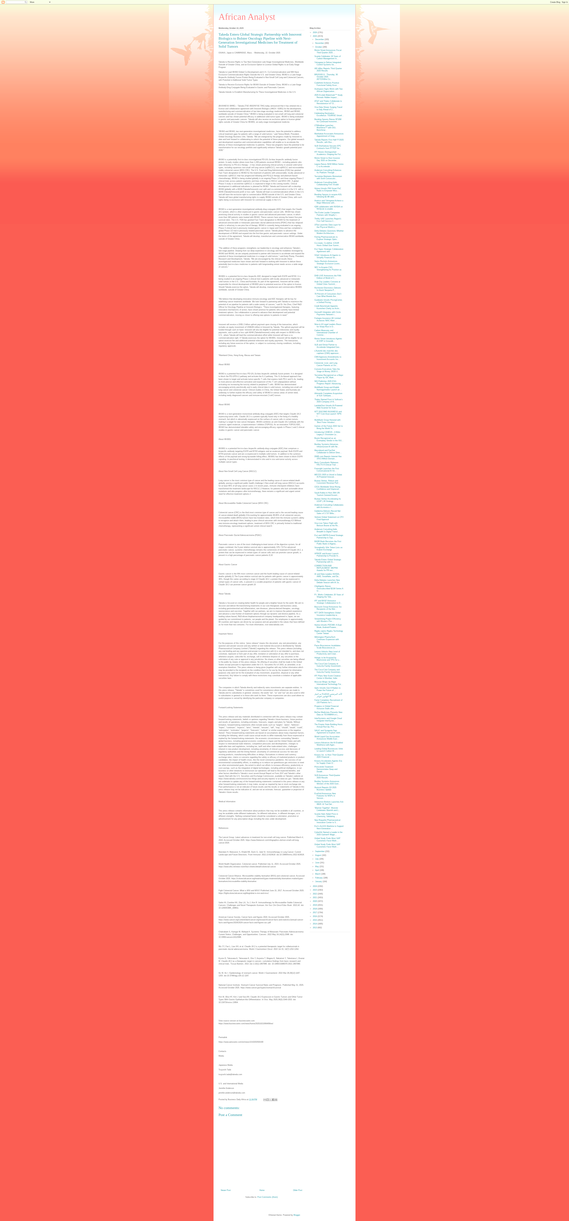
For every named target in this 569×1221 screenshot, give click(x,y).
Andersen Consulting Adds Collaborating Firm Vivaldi (326, 183)
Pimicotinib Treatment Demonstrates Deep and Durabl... (325, 769)
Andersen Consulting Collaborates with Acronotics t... (328, 506)
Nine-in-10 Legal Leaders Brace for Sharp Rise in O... (327, 325)
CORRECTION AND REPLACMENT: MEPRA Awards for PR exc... (326, 568)
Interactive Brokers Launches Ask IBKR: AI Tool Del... (328, 803)
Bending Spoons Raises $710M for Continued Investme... (327, 120)
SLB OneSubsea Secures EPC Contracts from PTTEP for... (327, 147)
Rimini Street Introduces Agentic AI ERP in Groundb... (328, 340)
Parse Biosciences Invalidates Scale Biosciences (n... (327, 646)
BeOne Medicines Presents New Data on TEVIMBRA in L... (328, 713)
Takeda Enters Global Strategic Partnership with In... (327, 561)
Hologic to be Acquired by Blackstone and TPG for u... (327, 659)
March (318, 874)
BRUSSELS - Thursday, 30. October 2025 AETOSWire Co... (326, 76)
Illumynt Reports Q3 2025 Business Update (325, 788)
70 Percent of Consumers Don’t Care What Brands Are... (327, 295)
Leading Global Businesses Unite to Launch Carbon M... (328, 750)
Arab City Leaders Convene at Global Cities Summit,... (327, 283)
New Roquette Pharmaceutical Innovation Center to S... (327, 821)
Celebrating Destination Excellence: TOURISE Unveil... (329, 114)
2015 (315, 920)
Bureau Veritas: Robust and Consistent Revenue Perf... (327, 482)
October (319, 47)
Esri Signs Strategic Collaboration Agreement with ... (328, 250)
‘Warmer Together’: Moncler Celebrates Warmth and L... (327, 809)
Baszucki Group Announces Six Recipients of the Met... (328, 608)
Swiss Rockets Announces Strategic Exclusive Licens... (327, 262)
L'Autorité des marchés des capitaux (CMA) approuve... (327, 352)
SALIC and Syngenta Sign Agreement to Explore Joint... (328, 731)
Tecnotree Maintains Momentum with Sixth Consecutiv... (328, 177)
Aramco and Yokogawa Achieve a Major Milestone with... (328, 201)
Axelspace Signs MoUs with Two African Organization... (328, 90)
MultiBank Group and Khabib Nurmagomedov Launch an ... (328, 388)
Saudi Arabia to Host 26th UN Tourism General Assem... (327, 494)
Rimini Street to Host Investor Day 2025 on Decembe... (327, 159)
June (317, 863)
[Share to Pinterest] (276, 1099)
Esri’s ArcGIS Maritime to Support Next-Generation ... (329, 827)
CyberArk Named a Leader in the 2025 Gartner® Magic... (328, 833)
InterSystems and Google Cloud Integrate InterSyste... (328, 719)
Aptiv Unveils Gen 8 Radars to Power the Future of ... (327, 689)
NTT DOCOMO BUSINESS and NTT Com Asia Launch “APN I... (328, 414)
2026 (315, 32)
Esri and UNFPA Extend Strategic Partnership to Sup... (328, 536)
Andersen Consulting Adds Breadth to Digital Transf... (326, 530)
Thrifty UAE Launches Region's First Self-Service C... (327, 220)
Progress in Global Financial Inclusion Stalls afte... (326, 707)
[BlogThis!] (267, 1099)
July (317, 859)
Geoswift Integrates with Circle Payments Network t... (327, 313)
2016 (315, 916)
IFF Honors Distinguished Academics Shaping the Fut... (328, 153)
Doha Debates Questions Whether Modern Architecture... (329, 232)
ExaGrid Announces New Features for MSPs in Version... (325, 795)
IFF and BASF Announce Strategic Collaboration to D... (328, 602)
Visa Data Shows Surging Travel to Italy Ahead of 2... (328, 108)
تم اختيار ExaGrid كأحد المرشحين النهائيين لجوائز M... (328, 695)
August (318, 855)
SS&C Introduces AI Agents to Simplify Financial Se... (327, 256)
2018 (315, 909)
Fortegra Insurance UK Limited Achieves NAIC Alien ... (327, 319)
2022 (315, 894)
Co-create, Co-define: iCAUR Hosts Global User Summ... (327, 244)
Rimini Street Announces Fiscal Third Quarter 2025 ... (327, 51)
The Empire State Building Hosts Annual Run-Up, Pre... (328, 725)
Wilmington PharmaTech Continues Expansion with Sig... (326, 639)
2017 (315, 912)
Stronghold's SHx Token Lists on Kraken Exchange (328, 548)
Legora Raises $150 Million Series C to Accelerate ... (329, 165)
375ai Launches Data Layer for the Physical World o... (327, 226)
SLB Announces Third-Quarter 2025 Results (327, 776)
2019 (315, 905)
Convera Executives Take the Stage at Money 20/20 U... (327, 370)
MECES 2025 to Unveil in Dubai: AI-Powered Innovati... (328, 476)
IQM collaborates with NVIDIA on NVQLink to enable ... (328, 208)
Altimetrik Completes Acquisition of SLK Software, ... (328, 394)
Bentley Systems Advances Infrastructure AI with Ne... (326, 445)
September (320, 851)
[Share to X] (270, 1099)
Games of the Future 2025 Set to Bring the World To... (328, 427)
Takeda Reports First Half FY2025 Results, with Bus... (329, 141)
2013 (315, 927)
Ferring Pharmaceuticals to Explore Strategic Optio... (326, 238)
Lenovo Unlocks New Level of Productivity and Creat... (327, 652)
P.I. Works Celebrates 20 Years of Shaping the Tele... (328, 596)
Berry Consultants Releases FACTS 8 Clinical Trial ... (326, 463)
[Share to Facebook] (273, 1099)
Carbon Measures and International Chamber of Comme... (326, 332)
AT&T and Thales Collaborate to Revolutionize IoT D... (328, 102)
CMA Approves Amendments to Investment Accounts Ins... (327, 358)
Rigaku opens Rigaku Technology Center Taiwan (328, 632)
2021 (315, 897)
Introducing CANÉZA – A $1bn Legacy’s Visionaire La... (327, 433)
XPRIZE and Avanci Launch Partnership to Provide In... (327, 554)
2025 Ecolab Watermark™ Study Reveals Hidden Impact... (328, 96)
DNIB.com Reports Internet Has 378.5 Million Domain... (328, 457)
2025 (315, 36)
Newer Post (226, 1190)
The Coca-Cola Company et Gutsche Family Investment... (328, 665)
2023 (315, 890)
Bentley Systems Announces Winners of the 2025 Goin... (327, 782)
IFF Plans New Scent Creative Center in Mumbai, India (327, 677)
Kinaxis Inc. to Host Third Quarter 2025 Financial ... (328, 756)
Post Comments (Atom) (267, 1197)
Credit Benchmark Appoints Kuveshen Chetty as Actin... (327, 307)
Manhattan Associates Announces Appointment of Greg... (329, 135)
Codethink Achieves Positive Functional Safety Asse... (326, 84)
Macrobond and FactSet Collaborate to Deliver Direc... (328, 451)
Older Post (297, 1190)
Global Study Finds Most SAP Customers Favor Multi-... (327, 839)
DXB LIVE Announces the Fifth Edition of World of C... (327, 277)
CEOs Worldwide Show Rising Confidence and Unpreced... (327, 488)
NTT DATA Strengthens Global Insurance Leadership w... (327, 614)
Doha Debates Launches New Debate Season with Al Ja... (327, 581)
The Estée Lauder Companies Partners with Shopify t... (327, 213)
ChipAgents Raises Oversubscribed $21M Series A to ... (328, 588)
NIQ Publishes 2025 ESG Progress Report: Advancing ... (328, 382)
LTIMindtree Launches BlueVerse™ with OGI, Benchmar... (325, 127)
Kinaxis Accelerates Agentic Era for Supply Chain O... (328, 762)
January (319, 881)
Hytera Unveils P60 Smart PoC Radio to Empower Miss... (327, 189)
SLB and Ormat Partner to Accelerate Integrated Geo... (327, 346)
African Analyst (247, 17)
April (317, 870)
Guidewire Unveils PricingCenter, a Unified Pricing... (328, 301)
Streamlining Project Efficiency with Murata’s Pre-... (327, 620)
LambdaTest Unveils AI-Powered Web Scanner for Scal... (328, 406)
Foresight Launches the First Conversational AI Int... (326, 469)
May (317, 866)
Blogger (297, 1215)
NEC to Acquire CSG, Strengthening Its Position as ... (328, 269)
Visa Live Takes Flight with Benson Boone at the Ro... (326, 524)
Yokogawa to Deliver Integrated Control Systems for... (327, 63)
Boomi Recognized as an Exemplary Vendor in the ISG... (328, 439)
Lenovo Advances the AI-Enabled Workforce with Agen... (328, 744)
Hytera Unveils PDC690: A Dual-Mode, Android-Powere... (328, 626)
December (320, 39)
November (320, 43)
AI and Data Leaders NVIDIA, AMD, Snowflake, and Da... (327, 575)
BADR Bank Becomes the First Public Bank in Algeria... (327, 542)
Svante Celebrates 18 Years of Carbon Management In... (327, 57)
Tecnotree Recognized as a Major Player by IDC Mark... (328, 376)
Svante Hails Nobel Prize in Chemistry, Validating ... (326, 815)
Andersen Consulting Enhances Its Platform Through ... (327, 171)
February (319, 878)
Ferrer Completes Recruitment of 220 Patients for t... (328, 701)
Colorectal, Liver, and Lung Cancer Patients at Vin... (326, 364)
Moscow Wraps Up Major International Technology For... (328, 683)
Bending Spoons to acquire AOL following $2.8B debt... (328, 195)
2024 (315, 886)
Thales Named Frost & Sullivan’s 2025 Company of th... (328, 400)
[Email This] (264, 1099)
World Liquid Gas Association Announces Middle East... (327, 737)
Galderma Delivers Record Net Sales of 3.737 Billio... (327, 512)
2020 (315, 901)
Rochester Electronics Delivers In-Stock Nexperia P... (327, 289)
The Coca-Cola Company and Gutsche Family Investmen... (328, 671)
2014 (315, 924)
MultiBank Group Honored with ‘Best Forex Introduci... (327, 421)
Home (261, 1190)
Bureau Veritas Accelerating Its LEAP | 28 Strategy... (327, 500)
